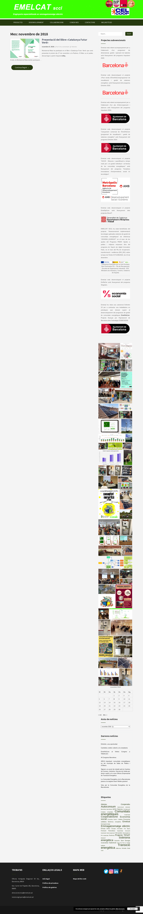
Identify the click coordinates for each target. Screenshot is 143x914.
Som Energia (125, 840)
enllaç (63, 56)
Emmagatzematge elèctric (115, 826)
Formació (103, 831)
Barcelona (103, 809)
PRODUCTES (18, 22)
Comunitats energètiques (115, 813)
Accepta (132, 909)
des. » (105, 715)
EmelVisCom (125, 315)
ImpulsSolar (120, 830)
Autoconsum (108, 806)
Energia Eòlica (105, 828)
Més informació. (120, 909)
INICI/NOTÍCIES (106, 22)
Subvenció (112, 843)
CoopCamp (127, 814)
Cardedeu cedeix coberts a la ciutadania (114, 748)
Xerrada (124, 848)
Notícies (74, 47)
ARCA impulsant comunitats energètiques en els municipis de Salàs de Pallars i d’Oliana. (115, 763)
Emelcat (126, 821)
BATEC (115, 809)
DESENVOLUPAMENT (36, 22)
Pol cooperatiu (104, 835)
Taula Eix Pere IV (122, 842)
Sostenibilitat (104, 843)
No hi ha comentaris (62, 47)
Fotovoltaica (111, 831)
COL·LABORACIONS (56, 22)
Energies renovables (117, 828)
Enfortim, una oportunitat (109, 744)
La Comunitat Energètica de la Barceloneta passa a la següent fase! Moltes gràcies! (115, 780)
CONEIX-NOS (74, 22)
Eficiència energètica (114, 822)
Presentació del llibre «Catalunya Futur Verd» (64, 41)
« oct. (100, 715)
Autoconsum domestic (123, 807)
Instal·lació (103, 833)
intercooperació (111, 833)
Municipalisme (126, 833)
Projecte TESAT (122, 835)
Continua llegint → (22, 67)
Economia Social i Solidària (115, 819)
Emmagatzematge (105, 824)
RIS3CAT (103, 838)
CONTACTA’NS (90, 22)
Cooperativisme (109, 816)
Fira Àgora (127, 828)
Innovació (127, 830)
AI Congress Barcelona (108, 757)
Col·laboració (126, 809)
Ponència (111, 835)
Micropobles (118, 833)
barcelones (109, 809)
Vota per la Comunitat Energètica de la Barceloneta (115, 786)
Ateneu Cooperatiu (115, 804)
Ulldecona (118, 848)
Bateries (120, 809)
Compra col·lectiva (107, 812)
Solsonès (117, 840)
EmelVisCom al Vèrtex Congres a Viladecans (115, 753)
